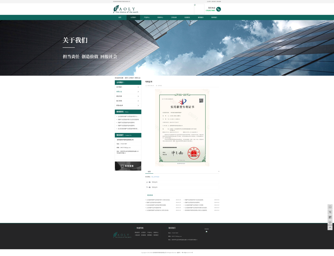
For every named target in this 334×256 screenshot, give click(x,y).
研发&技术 (119, 105)
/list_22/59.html (155, 176)
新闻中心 (160, 17)
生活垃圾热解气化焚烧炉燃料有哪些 (129, 128)
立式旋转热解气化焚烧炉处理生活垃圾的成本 (197, 207)
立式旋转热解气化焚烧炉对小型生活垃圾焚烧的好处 (160, 210)
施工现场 (119, 101)
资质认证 (137, 78)
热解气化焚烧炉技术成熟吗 (126, 122)
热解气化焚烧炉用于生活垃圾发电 (128, 119)
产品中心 (147, 17)
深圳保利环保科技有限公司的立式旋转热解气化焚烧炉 (199, 210)
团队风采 (119, 96)
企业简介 (209, 1)
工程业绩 (174, 17)
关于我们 (119, 87)
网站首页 (137, 232)
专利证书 (154, 182)
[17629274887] (330, 212)
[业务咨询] (330, 206)
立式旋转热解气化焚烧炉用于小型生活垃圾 (129, 116)
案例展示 (201, 17)
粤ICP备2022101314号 (187, 252)
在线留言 (187, 17)
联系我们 (214, 1)
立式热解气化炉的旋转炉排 (153, 207)
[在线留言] (330, 222)
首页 (119, 17)
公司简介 (133, 17)
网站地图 (219, 1)
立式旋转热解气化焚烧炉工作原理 (194, 205)
